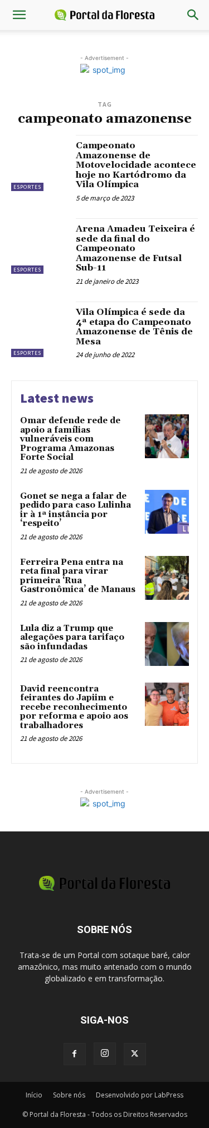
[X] (135, 1054)
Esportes (27, 186)
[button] (19, 15)
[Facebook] (75, 1054)
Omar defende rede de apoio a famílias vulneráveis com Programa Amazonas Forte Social (70, 439)
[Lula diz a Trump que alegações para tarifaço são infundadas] (167, 644)
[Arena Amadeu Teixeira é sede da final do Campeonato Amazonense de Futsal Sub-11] (39, 246)
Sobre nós (69, 1095)
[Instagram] (105, 1053)
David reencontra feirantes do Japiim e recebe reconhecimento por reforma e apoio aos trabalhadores (74, 707)
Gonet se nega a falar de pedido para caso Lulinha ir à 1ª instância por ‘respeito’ (75, 510)
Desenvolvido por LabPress (139, 1095)
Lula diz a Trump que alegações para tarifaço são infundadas (72, 637)
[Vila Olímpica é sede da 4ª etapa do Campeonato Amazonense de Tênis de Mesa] (39, 330)
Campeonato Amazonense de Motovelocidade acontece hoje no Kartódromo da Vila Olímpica (136, 165)
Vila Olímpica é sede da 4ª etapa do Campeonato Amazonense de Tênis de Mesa (134, 327)
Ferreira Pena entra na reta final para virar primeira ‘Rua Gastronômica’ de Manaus (77, 576)
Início (34, 1095)
